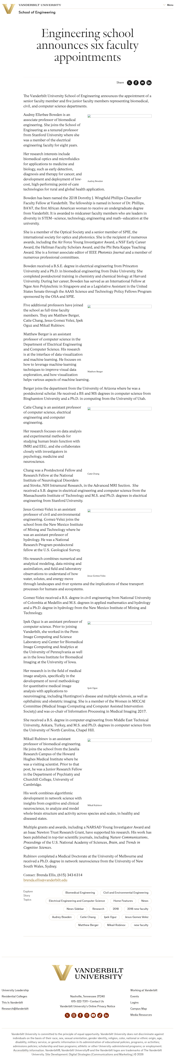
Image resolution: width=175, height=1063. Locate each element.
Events (134, 996)
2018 (116, 909)
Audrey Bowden (62, 917)
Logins (134, 1002)
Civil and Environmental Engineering (125, 893)
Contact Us (97, 1001)
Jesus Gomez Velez (136, 917)
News (144, 901)
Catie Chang (88, 917)
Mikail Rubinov (116, 925)
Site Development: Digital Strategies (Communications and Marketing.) (89, 1054)
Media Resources (141, 1015)
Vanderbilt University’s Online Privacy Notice (87, 1006)
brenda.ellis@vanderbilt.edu (45, 880)
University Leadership (15, 990)
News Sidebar (75, 909)
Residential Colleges (14, 996)
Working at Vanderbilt (143, 990)
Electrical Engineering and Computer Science (77, 901)
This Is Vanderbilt (12, 1002)
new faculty (141, 925)
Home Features (123, 901)
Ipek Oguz (110, 917)
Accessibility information (28, 1050)
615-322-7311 (79, 1001)
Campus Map (138, 1009)
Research (98, 909)
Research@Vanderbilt (15, 1009)
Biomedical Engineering (80, 893)
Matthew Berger (88, 925)
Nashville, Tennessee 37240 (87, 996)
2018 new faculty (137, 909)
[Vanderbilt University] (87, 972)
